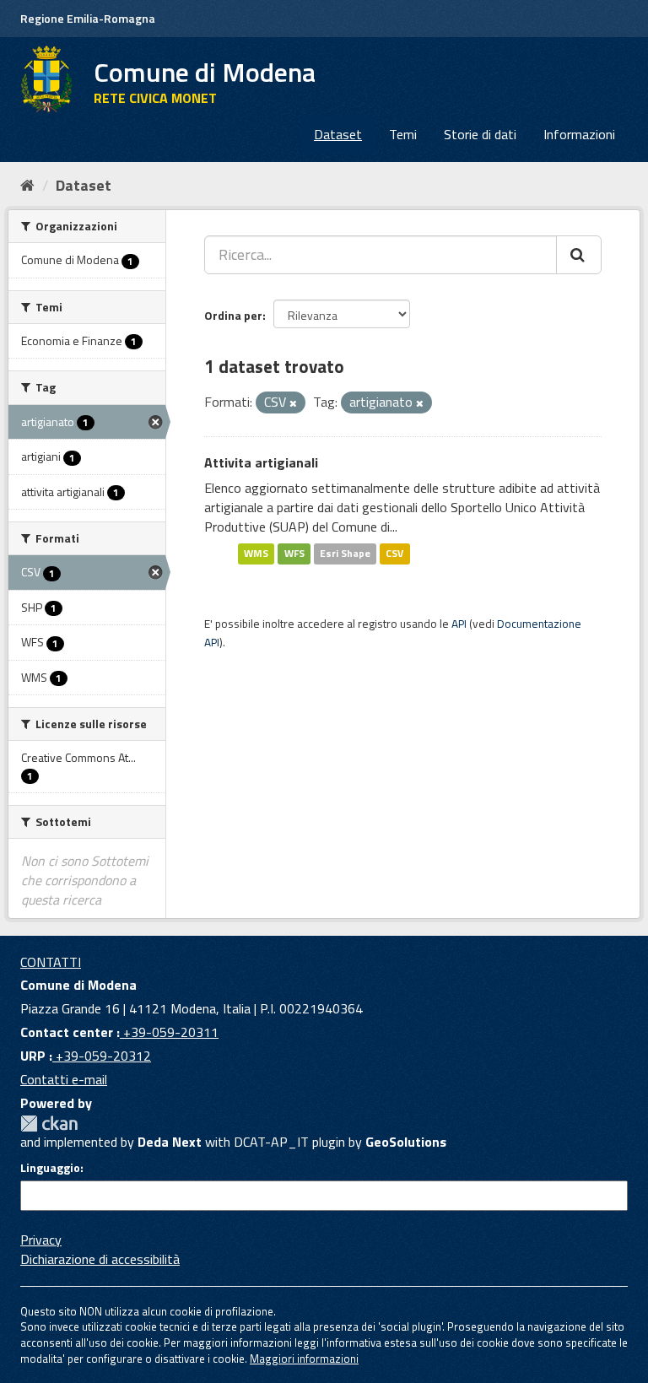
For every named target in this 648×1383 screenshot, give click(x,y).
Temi (403, 134)
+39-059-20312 (101, 1055)
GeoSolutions (405, 1142)
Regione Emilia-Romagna (87, 18)
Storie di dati (480, 134)
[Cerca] (579, 254)
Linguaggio (50, 1167)
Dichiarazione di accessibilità (100, 1259)
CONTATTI (50, 962)
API (459, 623)
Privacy (41, 1239)
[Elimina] (293, 403)
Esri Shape (345, 554)
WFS (294, 554)
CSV (394, 554)
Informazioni (579, 134)
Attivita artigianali (261, 462)
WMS (256, 554)
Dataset (338, 134)
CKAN (49, 1123)
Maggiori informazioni (304, 1358)
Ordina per (233, 315)
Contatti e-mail (63, 1079)
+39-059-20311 (169, 1032)
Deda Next (170, 1142)
